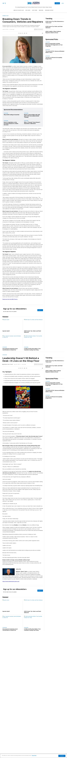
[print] (42, 33)
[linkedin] (20, 33)
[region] (33, 756)
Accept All (62, 755)
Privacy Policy (34, 755)
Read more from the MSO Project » (10, 299)
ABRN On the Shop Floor (19, 10)
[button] (3, 3)
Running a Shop (5, 15)
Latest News (34, 10)
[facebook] (19, 33)
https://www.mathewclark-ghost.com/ (11, 581)
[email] (26, 33)
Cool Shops (27, 10)
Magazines (41, 10)
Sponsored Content (49, 10)
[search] (5, 3)
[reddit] (24, 33)
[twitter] (22, 33)
